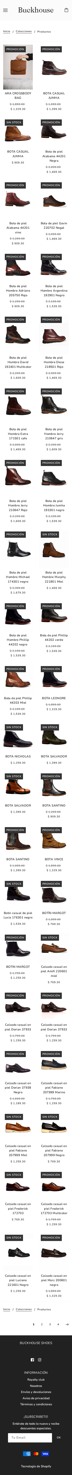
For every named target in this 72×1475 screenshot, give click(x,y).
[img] (32, 1359)
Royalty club (36, 1380)
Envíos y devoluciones (36, 1392)
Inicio (6, 31)
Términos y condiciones (36, 1404)
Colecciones (24, 31)
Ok (59, 1437)
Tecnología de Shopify (36, 1466)
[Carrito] (67, 10)
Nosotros (36, 1386)
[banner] (35, 10)
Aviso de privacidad (36, 1398)
